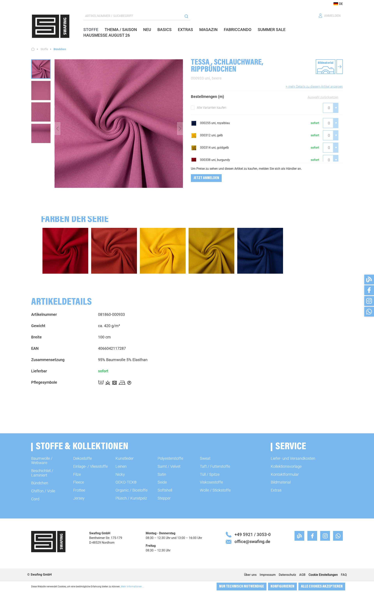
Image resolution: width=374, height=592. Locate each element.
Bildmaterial (281, 482)
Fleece (78, 482)
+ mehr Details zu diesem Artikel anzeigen (314, 86)
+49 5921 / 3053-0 (253, 534)
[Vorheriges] (57, 128)
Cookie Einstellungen (323, 575)
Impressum (268, 575)
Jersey (79, 498)
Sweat (205, 458)
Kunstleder (125, 458)
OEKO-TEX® (126, 482)
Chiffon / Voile (43, 491)
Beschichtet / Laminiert (42, 472)
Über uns (250, 575)
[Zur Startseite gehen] (50, 26)
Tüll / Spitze (210, 474)
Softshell (165, 490)
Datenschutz (287, 575)
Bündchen (39, 483)
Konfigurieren (282, 586)
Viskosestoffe (211, 482)
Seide (162, 482)
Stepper (164, 498)
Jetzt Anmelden (206, 178)
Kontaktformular (285, 474)
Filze (77, 474)
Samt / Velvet (169, 466)
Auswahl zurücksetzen (323, 97)
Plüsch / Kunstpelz (131, 498)
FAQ (344, 575)
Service (290, 447)
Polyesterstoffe (170, 458)
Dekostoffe (82, 458)
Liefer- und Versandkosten (293, 458)
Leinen (121, 466)
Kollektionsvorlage (286, 466)
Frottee (79, 490)
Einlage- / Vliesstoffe (90, 466)
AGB (302, 575)
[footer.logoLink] (48, 541)
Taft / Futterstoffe (215, 466)
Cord (35, 499)
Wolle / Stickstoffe (215, 490)
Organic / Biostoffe (131, 490)
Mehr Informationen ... (132, 586)
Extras (276, 490)
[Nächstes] (180, 128)
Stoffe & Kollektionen (82, 447)
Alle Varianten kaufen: (212, 107)
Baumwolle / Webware (41, 460)
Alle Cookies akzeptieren (322, 586)
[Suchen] (186, 16)
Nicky (120, 474)
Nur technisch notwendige (241, 586)
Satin (162, 474)
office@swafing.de (252, 541)
